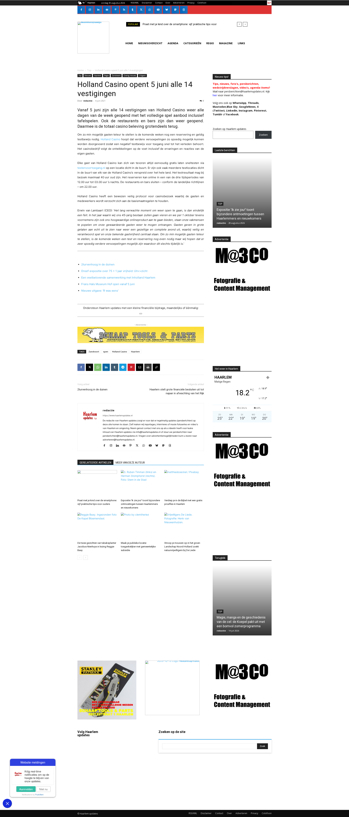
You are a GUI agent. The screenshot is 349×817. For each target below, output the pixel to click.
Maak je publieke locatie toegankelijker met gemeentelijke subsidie (138, 547)
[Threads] (184, 10)
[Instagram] (90, 10)
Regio (106, 75)
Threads (253, 103)
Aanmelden (26, 789)
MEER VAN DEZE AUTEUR (130, 462)
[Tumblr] (132, 10)
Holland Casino (110, 139)
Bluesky (92, 789)
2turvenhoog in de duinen (98, 264)
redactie (87, 100)
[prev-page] (79, 557)
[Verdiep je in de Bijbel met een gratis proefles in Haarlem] (184, 483)
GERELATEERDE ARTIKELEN (95, 462)
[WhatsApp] (149, 10)
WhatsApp (239, 103)
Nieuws (88, 75)
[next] (245, 24)
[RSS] (124, 10)
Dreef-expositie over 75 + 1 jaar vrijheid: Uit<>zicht (114, 271)
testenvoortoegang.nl (91, 168)
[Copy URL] (156, 367)
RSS (131, 762)
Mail (131, 741)
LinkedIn (231, 110)
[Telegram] (123, 367)
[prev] (239, 24)
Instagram (93, 757)
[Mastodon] (175, 10)
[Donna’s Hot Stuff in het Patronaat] (243, 600)
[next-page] (85, 557)
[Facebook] (81, 10)
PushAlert (39, 794)
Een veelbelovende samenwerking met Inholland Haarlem (118, 277)
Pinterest (260, 110)
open (105, 351)
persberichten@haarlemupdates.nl (244, 91)
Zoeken (263, 134)
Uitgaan (142, 75)
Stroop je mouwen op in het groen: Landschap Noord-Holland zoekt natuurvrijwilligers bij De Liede (182, 547)
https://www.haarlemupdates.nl (118, 415)
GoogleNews (247, 106)
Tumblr (132, 773)
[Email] (139, 367)
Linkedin (93, 768)
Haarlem (97, 75)
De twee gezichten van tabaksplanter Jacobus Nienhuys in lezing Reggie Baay (96, 547)
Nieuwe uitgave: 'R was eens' (100, 290)
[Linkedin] (98, 10)
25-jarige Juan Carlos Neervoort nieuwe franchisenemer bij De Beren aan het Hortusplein (240, 214)
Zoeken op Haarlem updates (229, 129)
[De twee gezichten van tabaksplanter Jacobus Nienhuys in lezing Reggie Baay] (97, 526)
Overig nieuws (130, 75)
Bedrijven (224, 204)
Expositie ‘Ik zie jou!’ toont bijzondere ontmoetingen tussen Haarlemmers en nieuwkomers (140, 504)
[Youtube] (158, 10)
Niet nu (43, 789)
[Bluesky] (167, 10)
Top (89, 70)
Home (80, 70)
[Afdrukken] (148, 367)
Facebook (93, 747)
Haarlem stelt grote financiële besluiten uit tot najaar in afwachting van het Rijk (177, 391)
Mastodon (94, 799)
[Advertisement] (243, 332)
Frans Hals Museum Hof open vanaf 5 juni (108, 284)
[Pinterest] (115, 10)
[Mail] (107, 10)
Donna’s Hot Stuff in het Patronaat (242, 626)
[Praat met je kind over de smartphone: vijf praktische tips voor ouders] (97, 483)
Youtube (133, 794)
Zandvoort (116, 75)
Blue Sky (232, 106)
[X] (141, 10)
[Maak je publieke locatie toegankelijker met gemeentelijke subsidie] (141, 526)
